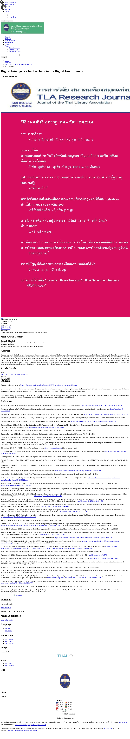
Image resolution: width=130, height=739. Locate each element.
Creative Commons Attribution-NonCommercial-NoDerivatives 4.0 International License (48, 385)
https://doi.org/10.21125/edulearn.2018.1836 (73, 511)
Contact (7, 44)
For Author (8, 663)
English (7, 628)
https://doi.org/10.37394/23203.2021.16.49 (48, 496)
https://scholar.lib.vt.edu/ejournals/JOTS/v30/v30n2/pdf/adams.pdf (102, 405)
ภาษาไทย (12, 17)
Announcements (10, 40)
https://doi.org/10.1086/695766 (97, 555)
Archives (8, 39)
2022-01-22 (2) (6, 327)
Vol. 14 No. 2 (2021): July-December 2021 (18, 64)
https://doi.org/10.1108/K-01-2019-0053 (52, 534)
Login (7, 11)
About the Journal (14, 48)
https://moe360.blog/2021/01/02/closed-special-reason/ (18, 517)
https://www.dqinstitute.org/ (53, 448)
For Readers (9, 640)
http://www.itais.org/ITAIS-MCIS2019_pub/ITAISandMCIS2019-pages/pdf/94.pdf (74, 578)
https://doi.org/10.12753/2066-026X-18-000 (55, 506)
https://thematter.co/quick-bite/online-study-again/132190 (46, 427)
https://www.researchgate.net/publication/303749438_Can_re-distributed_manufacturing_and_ (31, 525)
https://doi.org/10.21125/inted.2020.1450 (90, 501)
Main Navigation (10, 2)
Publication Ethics (15, 51)
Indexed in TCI (6, 608)
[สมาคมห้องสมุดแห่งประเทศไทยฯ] (65, 688)
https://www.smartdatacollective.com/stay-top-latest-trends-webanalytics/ (78, 470)
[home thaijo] (65, 657)
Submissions (9, 42)
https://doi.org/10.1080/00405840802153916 (104, 558)
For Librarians (9, 643)
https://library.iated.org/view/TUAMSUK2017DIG (17, 583)
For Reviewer (9, 665)
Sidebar (7, 6)
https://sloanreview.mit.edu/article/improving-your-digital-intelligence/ (93, 421)
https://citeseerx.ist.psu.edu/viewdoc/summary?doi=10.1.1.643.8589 (106, 414)
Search (4, 57)
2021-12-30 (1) (6, 329)
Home (7, 61)
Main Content (9, 4)
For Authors (9, 641)
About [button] (7, 46)
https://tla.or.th (122, 722)
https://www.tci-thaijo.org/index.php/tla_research (30, 725)
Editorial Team (13, 50)
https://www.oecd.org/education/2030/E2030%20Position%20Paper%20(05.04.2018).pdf (83, 538)
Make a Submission (7, 620)
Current (7, 37)
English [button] (7, 15)
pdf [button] (2, 318)
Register (7, 9)
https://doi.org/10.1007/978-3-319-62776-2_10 (16, 485)
